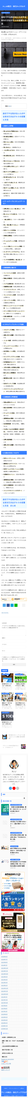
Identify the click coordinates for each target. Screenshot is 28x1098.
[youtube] (14, 788)
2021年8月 (4, 1008)
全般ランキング (5, 1070)
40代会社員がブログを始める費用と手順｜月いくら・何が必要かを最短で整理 (18, 864)
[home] (17, 788)
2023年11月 (4, 971)
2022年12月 (4, 988)
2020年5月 (4, 1017)
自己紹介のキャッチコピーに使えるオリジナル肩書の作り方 (7, 723)
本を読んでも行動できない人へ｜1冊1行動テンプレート (18, 824)
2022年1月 (4, 997)
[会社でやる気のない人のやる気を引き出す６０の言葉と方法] (12, 605)
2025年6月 (4, 962)
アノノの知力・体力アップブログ (14, 1092)
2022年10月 (4, 994)
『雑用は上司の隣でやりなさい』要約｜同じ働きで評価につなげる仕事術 (20, 686)
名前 (3, 638)
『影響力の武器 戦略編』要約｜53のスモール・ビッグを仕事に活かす (18, 809)
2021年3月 (4, 1011)
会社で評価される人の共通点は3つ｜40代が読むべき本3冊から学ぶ (20, 705)
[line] (16, 605)
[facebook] (8, 605)
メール (4, 644)
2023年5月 (4, 977)
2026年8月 (4, 956)
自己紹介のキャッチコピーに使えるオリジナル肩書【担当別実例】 (7, 686)
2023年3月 (4, 982)
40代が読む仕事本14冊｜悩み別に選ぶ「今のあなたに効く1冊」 (18, 837)
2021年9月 (4, 1005)
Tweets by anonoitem (7, 1059)
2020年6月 (4, 1014)
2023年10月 (4, 974)
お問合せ (22, 1088)
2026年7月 (4, 959)
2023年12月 (4, 968)
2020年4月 (4, 1020)
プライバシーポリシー (13, 1088)
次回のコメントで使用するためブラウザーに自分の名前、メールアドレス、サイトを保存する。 (13, 658)
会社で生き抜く (5, 612)
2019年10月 (4, 1029)
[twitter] (4, 605)
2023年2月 (4, 985)
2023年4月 (4, 979)
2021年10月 (4, 1003)
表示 (10, 106)
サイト (3, 650)
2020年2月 (4, 1023)
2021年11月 (4, 1000)
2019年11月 (4, 1026)
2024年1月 (4, 965)
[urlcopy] (23, 605)
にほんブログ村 (6, 1063)
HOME (5, 1088)
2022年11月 (4, 991)
